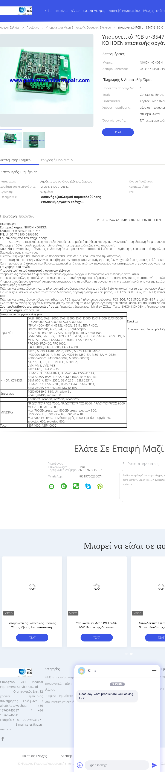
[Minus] (154, 670)
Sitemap (66, 755)
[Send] (154, 765)
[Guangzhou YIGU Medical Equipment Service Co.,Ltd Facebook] (2, 739)
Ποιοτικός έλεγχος (34, 755)
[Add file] (80, 765)
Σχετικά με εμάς (94, 11)
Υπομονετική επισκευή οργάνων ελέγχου (71, 702)
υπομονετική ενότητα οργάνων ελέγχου (71, 696)
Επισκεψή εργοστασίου (124, 11)
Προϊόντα (61, 11)
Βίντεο (75, 11)
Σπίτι (48, 11)
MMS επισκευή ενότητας (61, 677)
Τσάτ (118, 132)
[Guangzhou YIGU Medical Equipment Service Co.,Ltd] (54, 487)
